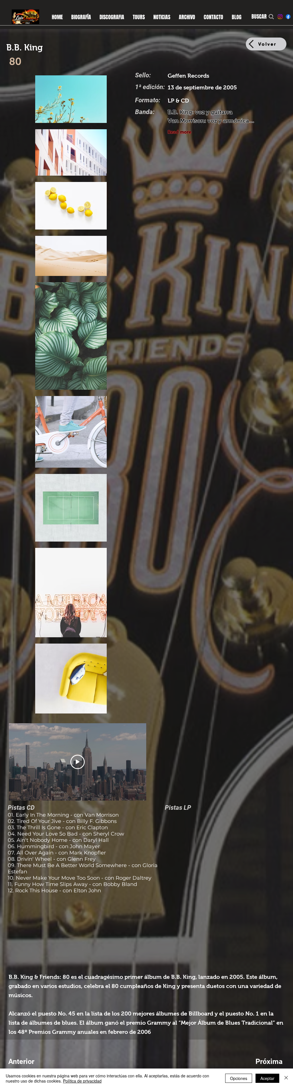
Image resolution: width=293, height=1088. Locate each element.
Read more (179, 132)
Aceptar (267, 1078)
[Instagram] (280, 16)
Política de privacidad (82, 1081)
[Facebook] (288, 16)
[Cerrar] (286, 1078)
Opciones (238, 1078)
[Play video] (77, 762)
